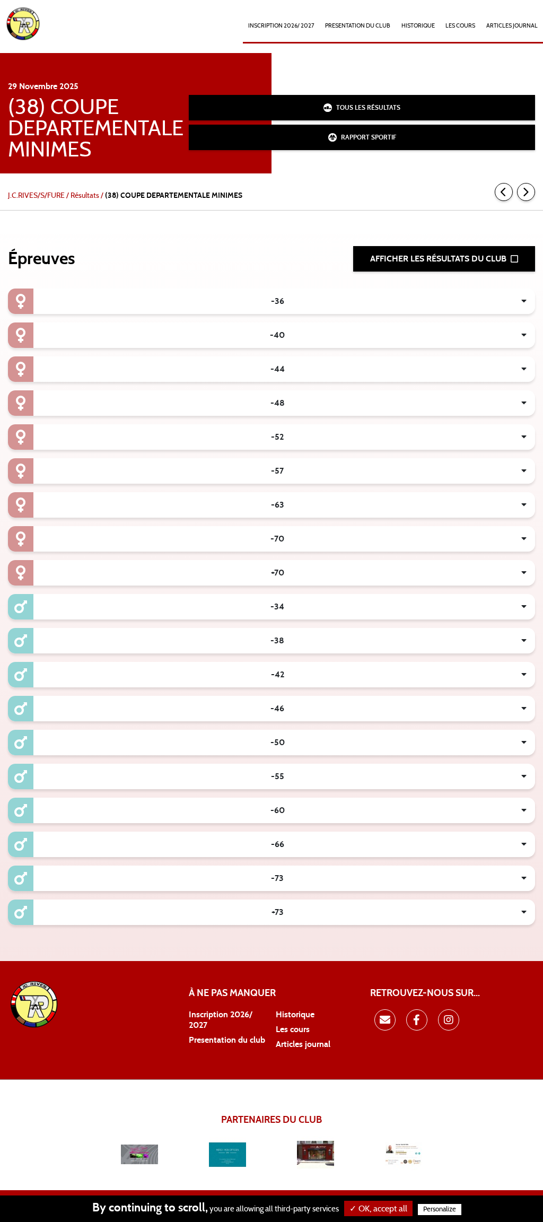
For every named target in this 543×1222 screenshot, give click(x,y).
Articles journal (303, 1044)
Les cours (460, 26)
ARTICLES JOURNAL (512, 26)
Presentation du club (227, 1040)
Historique (295, 1014)
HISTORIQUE (418, 26)
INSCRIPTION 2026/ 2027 (281, 26)
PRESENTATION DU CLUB (357, 26)
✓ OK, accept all (378, 1208)
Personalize (439, 1209)
